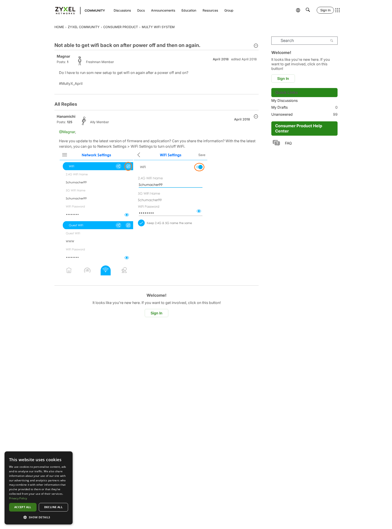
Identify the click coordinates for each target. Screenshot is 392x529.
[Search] (331, 41)
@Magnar (67, 132)
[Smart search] (308, 10)
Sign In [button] (156, 313)
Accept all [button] (22, 507)
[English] (78, 10)
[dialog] (39, 487)
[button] (256, 46)
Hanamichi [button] (66, 116)
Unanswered (304, 114)
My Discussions (284, 100)
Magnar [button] (63, 56)
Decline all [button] (53, 507)
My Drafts (304, 107)
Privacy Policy (18, 498)
